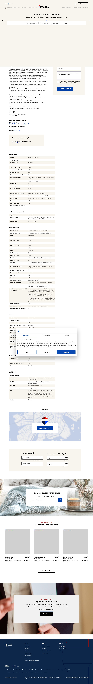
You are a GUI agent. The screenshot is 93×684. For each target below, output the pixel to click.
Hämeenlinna (24, 669)
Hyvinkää (18, 669)
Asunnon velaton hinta (38, 460)
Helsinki (13, 669)
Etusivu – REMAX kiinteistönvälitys (6, 8)
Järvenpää (37, 669)
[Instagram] (62, 643)
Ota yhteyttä (62, 646)
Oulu (14, 672)
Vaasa (40, 672)
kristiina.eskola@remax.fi (23, 123)
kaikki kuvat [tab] (33, 23)
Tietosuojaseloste (85, 677)
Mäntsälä (9, 672)
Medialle (44, 648)
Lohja (69, 669)
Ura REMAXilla (45, 653)
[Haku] (75, 4)
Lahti (58, 669)
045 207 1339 (12, 123)
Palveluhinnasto (28, 655)
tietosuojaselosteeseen (65, 84)
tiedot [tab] (64, 23)
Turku (32, 672)
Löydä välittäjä (62, 648)
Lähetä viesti (64, 88)
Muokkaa (46, 352)
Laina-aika (66, 460)
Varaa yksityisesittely (18, 142)
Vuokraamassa (28, 653)
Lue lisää (45, 613)
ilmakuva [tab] (45, 23)
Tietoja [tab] (67, 335)
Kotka (54, 669)
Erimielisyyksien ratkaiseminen (73, 677)
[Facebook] (60, 643)
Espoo (8, 669)
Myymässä (27, 648)
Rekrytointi (83, 3)
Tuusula (36, 672)
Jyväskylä (31, 669)
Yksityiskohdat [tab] (46, 335)
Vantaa (45, 672)
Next (89, 20)
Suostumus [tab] (26, 335)
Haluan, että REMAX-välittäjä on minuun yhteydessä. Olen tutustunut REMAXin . (70, 83)
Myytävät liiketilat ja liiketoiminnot (32, 660)
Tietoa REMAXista (46, 646)
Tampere (27, 672)
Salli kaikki (66, 352)
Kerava (42, 669)
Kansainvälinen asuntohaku (11, 677)
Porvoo (17, 672)
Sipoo (22, 672)
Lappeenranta (64, 669)
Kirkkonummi (48, 669)
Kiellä (27, 352)
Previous (3, 20)
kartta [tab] (55, 23)
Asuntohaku (27, 646)
